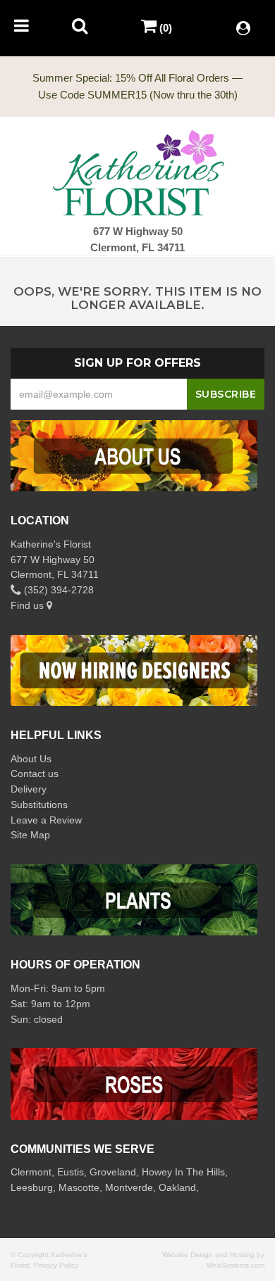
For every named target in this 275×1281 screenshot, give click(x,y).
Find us (29, 605)
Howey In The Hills (183, 1172)
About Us (31, 758)
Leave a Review (46, 820)
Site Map (30, 834)
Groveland (113, 1172)
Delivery (29, 789)
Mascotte (79, 1187)
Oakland (177, 1187)
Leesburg (32, 1187)
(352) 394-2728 (57, 589)
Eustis (70, 1172)
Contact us (35, 773)
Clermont (31, 1172)
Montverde (129, 1187)
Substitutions (39, 804)
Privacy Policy (56, 1265)
